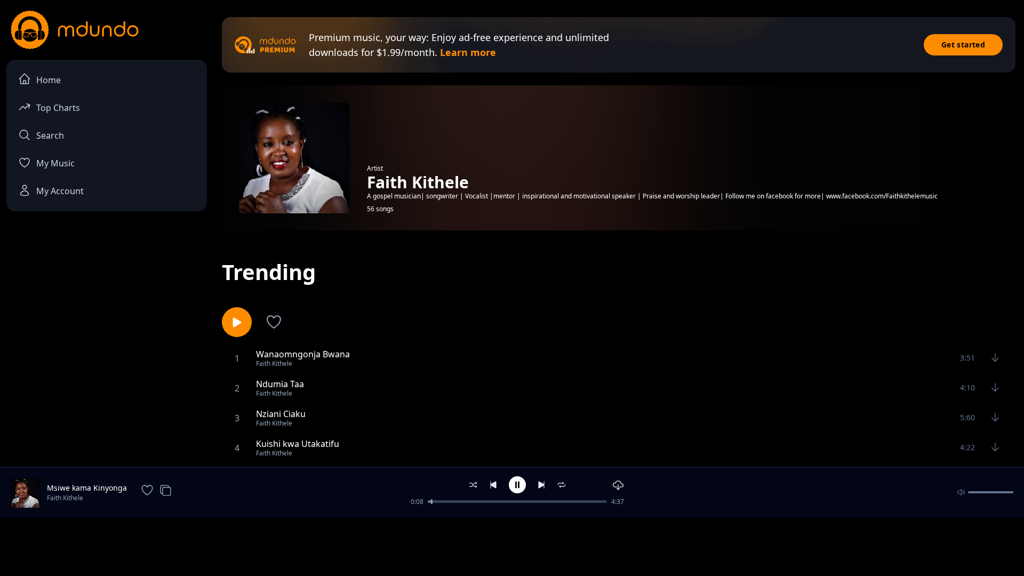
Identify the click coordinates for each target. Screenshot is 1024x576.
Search (50, 135)
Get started (963, 44)
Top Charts (58, 108)
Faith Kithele (65, 497)
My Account (60, 191)
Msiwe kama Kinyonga (87, 488)
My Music (55, 163)
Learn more (468, 52)
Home (48, 80)
